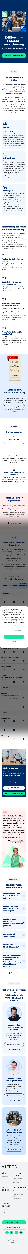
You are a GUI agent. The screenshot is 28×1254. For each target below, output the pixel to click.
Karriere (15, 1192)
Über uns (15, 1190)
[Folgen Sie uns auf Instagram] (16, 1232)
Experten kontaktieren (5, 1215)
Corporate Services (17, 1178)
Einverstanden (14, 637)
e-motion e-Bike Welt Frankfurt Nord (18, 842)
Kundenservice (5, 1211)
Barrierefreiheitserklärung (14, 1240)
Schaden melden (6, 1212)
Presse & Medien (17, 1198)
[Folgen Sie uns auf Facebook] (7, 1232)
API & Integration (17, 1182)
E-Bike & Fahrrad (6, 1176)
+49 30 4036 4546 (15, 1100)
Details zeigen (18, 630)
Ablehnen (14, 641)
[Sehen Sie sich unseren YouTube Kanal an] (21, 1232)
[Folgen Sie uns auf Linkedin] (11, 1232)
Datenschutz (5, 1239)
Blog (14, 1196)
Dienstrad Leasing (17, 1180)
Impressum (11, 1239)
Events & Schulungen (18, 1194)
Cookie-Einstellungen (20, 1239)
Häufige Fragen (5, 1209)
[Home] (9, 1166)
